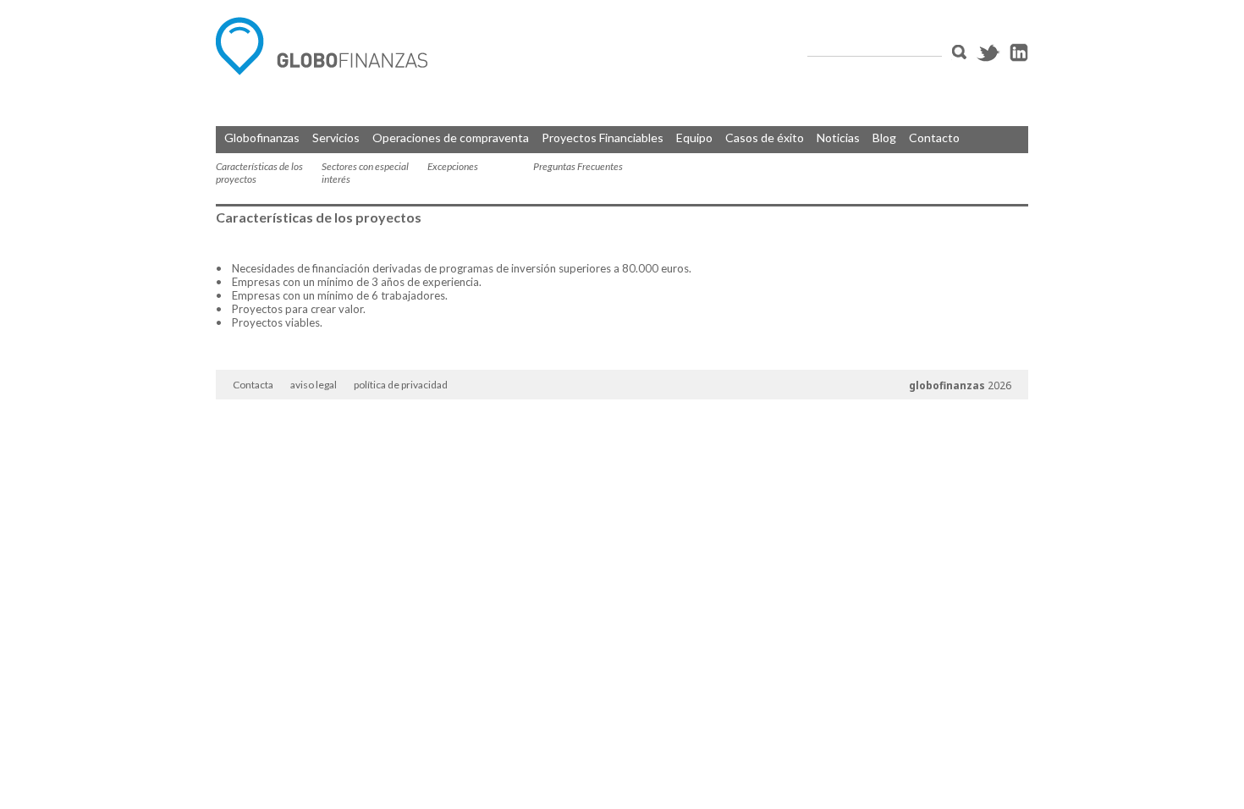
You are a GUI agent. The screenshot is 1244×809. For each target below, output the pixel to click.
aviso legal (313, 384)
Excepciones (452, 166)
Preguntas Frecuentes (578, 166)
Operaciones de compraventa (450, 137)
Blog (884, 137)
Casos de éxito (764, 137)
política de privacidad (401, 384)
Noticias (838, 137)
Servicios (336, 137)
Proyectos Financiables (602, 137)
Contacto (934, 137)
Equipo (694, 137)
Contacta (253, 384)
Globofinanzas (262, 137)
